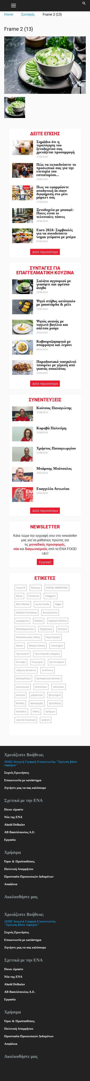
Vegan (58, 604)
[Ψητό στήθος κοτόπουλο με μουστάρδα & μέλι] (22, 307)
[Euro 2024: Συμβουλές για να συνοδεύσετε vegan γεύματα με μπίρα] (22, 235)
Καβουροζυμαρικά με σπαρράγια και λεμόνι (54, 343)
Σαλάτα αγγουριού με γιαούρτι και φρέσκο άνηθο (53, 284)
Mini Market (23, 604)
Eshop (19, 595)
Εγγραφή (45, 562)
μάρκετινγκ (37, 695)
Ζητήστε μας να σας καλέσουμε (25, 787)
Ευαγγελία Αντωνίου (52, 489)
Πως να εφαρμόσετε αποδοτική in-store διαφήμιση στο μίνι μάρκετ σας (52, 192)
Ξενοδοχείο (57, 645)
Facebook (33, 595)
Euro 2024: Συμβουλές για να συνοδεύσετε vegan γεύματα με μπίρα (56, 233)
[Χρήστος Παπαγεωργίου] (22, 454)
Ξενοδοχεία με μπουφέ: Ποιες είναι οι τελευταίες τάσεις (55, 213)
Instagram (50, 595)
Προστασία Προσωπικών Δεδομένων (29, 876)
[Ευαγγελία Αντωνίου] (22, 494)
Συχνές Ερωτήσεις (16, 772)
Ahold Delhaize (14, 824)
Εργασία (9, 839)
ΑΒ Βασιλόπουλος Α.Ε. (19, 832)
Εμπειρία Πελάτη (58, 620)
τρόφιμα (50, 711)
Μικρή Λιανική (37, 645)
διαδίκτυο (47, 670)
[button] (84, 5)
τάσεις (36, 711)
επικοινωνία (22, 686)
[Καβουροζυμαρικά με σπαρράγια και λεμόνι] (22, 347)
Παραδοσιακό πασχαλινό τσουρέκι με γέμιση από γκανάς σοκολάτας (56, 365)
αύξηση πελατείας (26, 670)
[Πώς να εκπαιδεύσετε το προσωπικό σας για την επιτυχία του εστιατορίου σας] (22, 170)
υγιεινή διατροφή (26, 719)
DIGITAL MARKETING (57, 587)
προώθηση (55, 703)
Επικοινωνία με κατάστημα (22, 780)
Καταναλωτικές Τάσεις (28, 637)
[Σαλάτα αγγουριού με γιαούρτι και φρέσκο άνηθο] (22, 286)
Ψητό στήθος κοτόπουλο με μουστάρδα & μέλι (55, 302)
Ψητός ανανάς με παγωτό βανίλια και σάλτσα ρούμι (52, 324)
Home (8, 14)
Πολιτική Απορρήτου (18, 869)
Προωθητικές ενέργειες (47, 653)
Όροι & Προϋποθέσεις (19, 861)
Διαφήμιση (22, 620)
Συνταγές (28, 14)
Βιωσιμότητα (50, 612)
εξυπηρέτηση (23, 678)
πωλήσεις (21, 711)
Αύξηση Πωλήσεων (26, 612)
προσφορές (36, 703)
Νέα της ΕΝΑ (13, 817)
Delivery (35, 587)
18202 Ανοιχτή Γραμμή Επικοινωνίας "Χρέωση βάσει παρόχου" (29, 923)
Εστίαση (62, 628)
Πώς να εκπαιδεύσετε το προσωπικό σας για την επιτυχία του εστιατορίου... (56, 169)
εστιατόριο (41, 686)
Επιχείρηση (46, 628)
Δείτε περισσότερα (45, 252)
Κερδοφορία (53, 637)
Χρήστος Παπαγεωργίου (56, 448)
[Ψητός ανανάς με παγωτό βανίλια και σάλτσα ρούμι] (22, 327)
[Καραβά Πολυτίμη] (22, 434)
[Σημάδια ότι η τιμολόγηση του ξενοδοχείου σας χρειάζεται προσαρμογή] (22, 147)
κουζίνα (20, 695)
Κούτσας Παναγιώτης (54, 408)
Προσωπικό (22, 653)
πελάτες (20, 703)
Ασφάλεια (10, 884)
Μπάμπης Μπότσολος (54, 468)
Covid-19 (20, 587)
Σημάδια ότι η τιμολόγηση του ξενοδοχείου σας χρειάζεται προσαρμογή (55, 147)
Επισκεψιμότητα (25, 628)
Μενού (19, 645)
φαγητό (45, 719)
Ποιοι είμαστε (13, 809)
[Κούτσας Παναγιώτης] (22, 413)
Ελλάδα (39, 620)
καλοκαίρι (58, 686)
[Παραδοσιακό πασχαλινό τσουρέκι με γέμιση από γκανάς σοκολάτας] (22, 367)
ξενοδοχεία (55, 695)
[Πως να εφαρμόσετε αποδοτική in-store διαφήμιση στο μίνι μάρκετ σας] (22, 193)
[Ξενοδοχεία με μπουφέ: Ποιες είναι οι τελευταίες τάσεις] (22, 215)
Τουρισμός (38, 662)
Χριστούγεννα (56, 662)
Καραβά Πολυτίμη (51, 428)
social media (42, 604)
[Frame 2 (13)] (45, 92)
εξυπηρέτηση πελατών (48, 678)
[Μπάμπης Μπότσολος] (22, 474)
